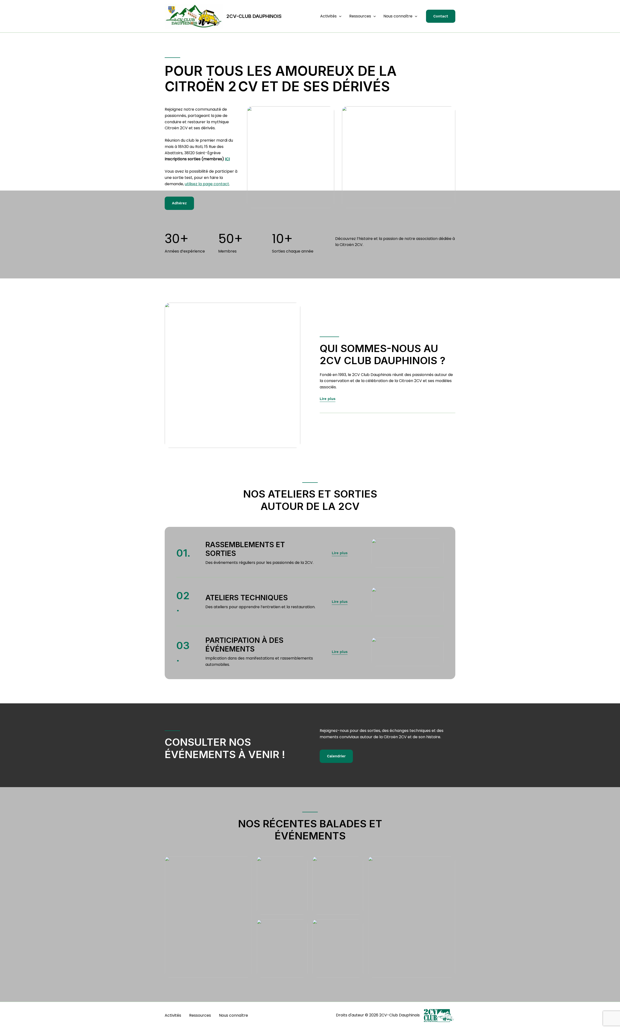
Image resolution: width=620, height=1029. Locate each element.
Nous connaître (397, 16)
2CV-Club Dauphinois (254, 16)
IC (227, 159)
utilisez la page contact (207, 184)
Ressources (360, 16)
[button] (339, 16)
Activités (328, 16)
